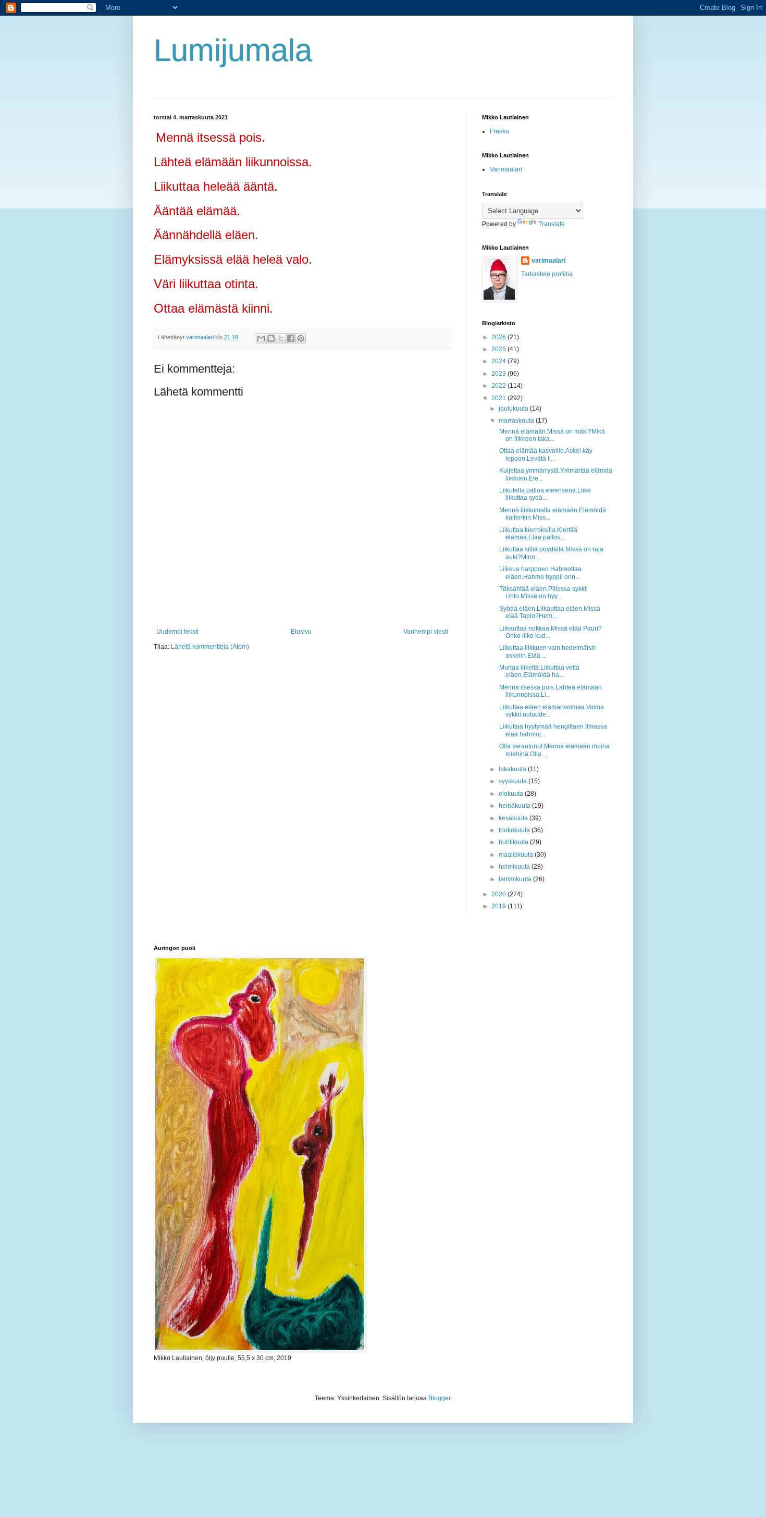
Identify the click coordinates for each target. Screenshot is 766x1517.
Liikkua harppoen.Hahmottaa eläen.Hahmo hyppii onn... (540, 572)
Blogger (439, 1398)
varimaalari (548, 260)
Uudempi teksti (177, 631)
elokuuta (512, 793)
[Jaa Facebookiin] (291, 338)
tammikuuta (516, 879)
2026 (499, 337)
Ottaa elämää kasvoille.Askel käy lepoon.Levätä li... (545, 454)
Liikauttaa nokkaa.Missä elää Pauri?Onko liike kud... (550, 632)
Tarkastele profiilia (547, 274)
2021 (499, 398)
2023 (499, 373)
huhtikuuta (514, 842)
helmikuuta (515, 866)
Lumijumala (233, 50)
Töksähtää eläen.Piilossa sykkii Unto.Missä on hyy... (543, 592)
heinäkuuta (515, 805)
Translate (551, 224)
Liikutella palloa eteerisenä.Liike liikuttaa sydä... (544, 494)
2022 (499, 385)
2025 (499, 349)
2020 (499, 894)
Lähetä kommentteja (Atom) (210, 646)
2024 (499, 361)
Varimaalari (506, 169)
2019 (499, 906)
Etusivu (301, 631)
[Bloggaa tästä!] (271, 338)
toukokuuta (515, 830)
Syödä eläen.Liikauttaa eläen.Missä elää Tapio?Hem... (549, 612)
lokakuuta (513, 769)
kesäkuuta (514, 818)
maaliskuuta (517, 854)
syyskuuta (513, 781)
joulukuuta (514, 408)
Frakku (499, 131)
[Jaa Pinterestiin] (300, 338)
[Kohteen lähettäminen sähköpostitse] (261, 338)
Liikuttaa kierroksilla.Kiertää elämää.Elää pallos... (537, 533)
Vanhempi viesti (425, 631)
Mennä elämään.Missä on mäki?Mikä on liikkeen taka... (551, 435)
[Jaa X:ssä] (281, 338)
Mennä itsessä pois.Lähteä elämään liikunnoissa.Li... (550, 691)
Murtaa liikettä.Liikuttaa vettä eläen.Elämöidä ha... (538, 671)
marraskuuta (517, 420)
